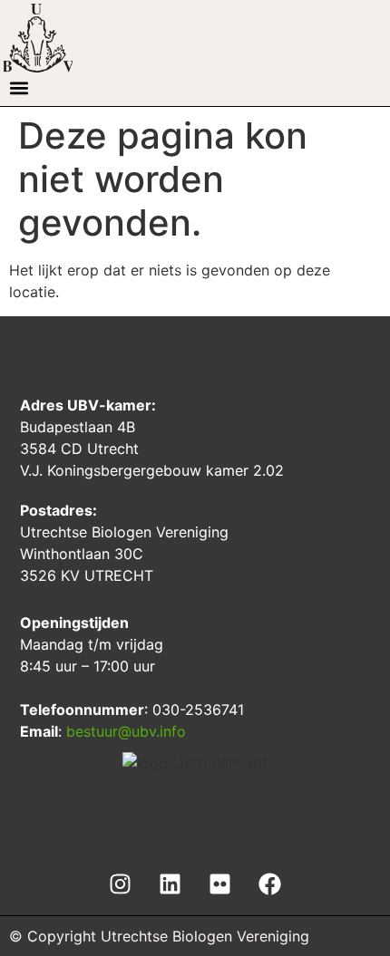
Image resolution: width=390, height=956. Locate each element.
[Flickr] (220, 883)
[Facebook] (270, 883)
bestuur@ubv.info (126, 731)
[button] (19, 87)
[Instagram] (120, 883)
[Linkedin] (170, 883)
